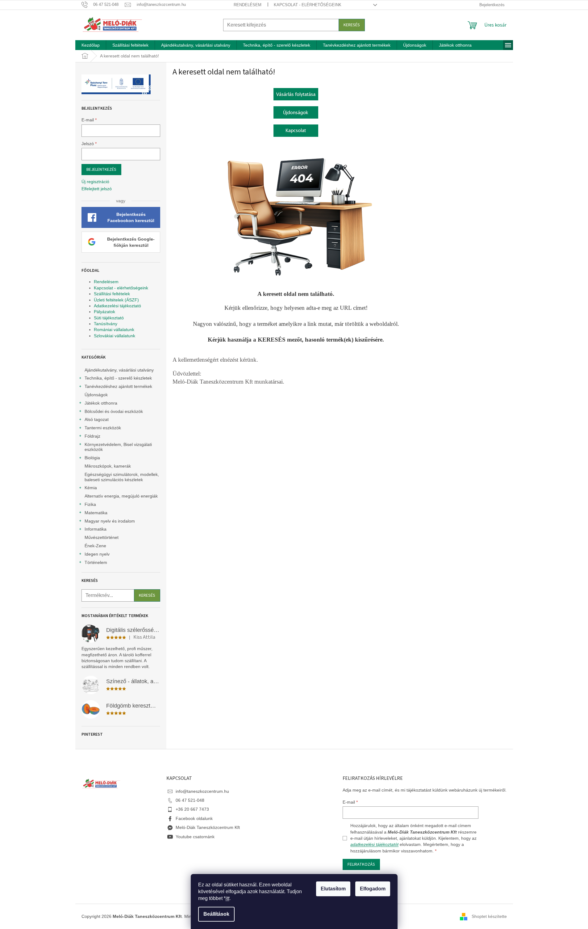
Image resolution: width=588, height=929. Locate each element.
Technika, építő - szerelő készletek (118, 378)
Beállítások (216, 914)
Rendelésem (247, 4)
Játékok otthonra (101, 403)
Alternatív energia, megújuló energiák (121, 496)
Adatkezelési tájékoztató (117, 305)
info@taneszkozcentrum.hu (202, 791)
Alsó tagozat (97, 419)
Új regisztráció (95, 181)
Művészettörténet (102, 537)
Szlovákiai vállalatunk (114, 335)
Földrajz (92, 436)
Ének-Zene (95, 545)
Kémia (91, 487)
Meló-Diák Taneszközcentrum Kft (208, 827)
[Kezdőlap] (295, 93)
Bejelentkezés (101, 169)
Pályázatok (104, 311)
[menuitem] (90, 45)
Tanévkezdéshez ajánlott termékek (118, 386)
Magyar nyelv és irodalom (110, 521)
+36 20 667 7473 (192, 809)
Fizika (90, 504)
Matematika (96, 512)
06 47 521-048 (190, 800)
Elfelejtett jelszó (96, 188)
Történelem (96, 562)
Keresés (352, 25)
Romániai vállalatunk (114, 329)
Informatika (95, 529)
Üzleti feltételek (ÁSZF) (116, 299)
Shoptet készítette (489, 916)
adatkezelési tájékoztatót (374, 844)
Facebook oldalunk (194, 818)
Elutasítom (333, 888)
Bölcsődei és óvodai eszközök (114, 411)
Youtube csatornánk (195, 836)
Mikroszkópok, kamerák (108, 466)
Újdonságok (96, 394)
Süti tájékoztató (109, 317)
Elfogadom (373, 888)
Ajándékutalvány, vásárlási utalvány (119, 370)
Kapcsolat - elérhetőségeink (307, 4)
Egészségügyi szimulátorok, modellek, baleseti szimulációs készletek (122, 477)
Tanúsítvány (105, 323)
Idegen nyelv (97, 554)
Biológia (92, 457)
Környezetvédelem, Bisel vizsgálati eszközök (118, 447)
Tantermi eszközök (103, 427)
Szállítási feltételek (112, 293)
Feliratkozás (361, 864)
